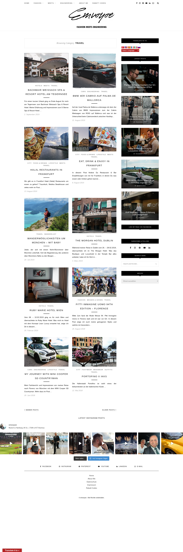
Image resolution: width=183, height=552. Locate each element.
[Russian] (139, 47)
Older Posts (108, 410)
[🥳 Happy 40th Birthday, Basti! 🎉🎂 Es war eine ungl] (149, 443)
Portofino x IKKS (94, 376)
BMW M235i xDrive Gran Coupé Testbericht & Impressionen (140, 181)
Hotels (38, 85)
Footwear (87, 369)
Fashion (37, 3)
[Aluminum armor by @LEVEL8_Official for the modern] (80, 443)
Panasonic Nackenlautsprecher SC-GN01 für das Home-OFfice (140, 86)
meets (51, 3)
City (30, 163)
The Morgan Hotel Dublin (94, 240)
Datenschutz (91, 482)
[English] (126, 47)
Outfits (108, 369)
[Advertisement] (74, 521)
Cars (83, 91)
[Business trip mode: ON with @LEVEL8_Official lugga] (57, 443)
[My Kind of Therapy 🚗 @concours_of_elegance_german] (172, 443)
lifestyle (53, 163)
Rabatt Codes (99, 3)
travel (54, 85)
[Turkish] (122, 47)
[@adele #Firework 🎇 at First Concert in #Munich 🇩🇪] (126, 443)
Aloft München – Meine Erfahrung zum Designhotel (140, 213)
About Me (83, 3)
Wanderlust (50, 234)
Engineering (66, 3)
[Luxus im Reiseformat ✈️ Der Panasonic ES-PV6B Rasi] (34, 443)
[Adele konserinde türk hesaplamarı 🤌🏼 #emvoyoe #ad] (103, 443)
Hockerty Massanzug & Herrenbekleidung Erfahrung (140, 118)
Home (26, 3)
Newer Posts (32, 410)
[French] (132, 47)
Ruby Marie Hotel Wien (46, 310)
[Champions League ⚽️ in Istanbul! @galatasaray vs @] (11, 443)
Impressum (91, 485)
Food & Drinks (40, 163)
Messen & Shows (95, 300)
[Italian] (135, 47)
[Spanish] (129, 47)
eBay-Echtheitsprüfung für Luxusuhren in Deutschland (140, 150)
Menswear (98, 369)
